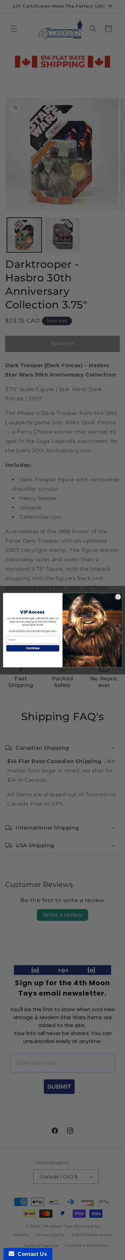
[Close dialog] (117, 596)
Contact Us (30, 1254)
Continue (32, 648)
